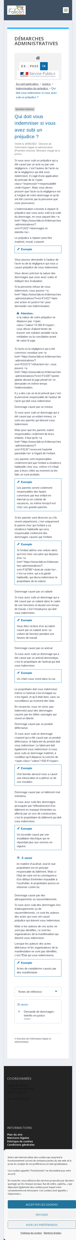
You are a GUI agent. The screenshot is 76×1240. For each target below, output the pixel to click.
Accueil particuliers (27, 84)
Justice (46, 84)
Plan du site (14, 1134)
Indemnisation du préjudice (32, 88)
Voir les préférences (42, 1225)
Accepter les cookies (42, 1204)
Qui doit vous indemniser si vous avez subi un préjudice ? (36, 93)
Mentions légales (52, 1232)
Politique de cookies (31, 1232)
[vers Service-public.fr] (38, 75)
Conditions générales (20, 1144)
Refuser (42, 1214)
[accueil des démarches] (38, 57)
